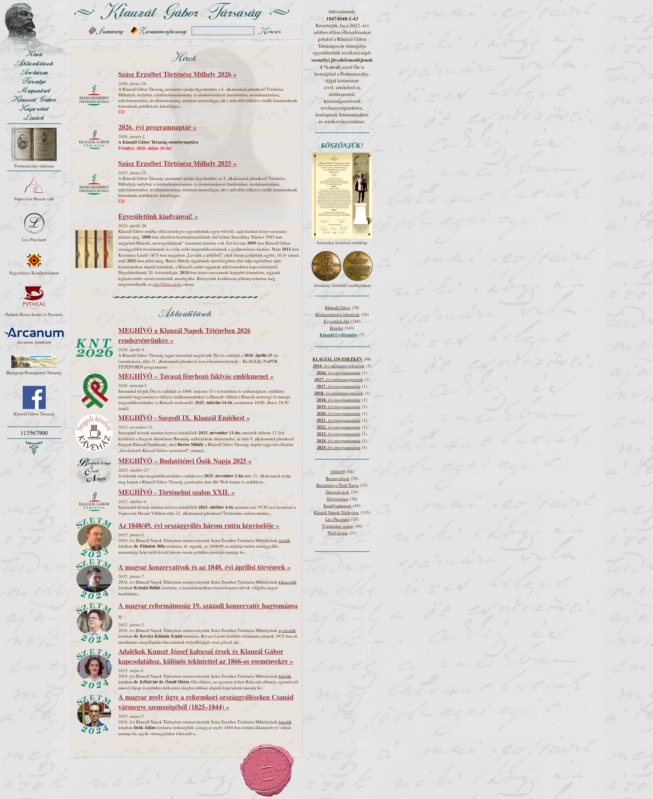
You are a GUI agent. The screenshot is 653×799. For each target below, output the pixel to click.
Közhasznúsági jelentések (338, 314)
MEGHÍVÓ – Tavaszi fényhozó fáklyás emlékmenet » (196, 376)
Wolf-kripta (338, 533)
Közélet (336, 328)
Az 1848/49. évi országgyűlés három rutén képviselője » (198, 525)
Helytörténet (337, 499)
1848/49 (337, 471)
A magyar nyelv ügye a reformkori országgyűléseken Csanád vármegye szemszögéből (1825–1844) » (206, 702)
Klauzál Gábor (337, 307)
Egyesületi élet (336, 321)
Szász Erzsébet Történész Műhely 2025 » (177, 163)
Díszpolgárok (337, 492)
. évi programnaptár (339, 372)
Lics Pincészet (337, 519)
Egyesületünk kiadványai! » (158, 216)
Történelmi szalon (337, 526)
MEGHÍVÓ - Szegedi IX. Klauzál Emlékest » (184, 418)
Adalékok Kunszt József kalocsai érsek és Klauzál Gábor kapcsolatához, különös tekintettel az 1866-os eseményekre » (205, 656)
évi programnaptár (339, 386)
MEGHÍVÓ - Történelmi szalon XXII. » (176, 492)
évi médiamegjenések (338, 379)
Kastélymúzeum (337, 505)
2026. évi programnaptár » (157, 127)
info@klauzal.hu (167, 284)
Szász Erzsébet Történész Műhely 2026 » (177, 74)
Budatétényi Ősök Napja (337, 485)
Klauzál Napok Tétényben (336, 512)
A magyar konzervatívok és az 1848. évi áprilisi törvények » (204, 567)
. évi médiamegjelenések (339, 366)
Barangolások (338, 478)
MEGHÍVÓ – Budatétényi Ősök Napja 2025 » (185, 461)
